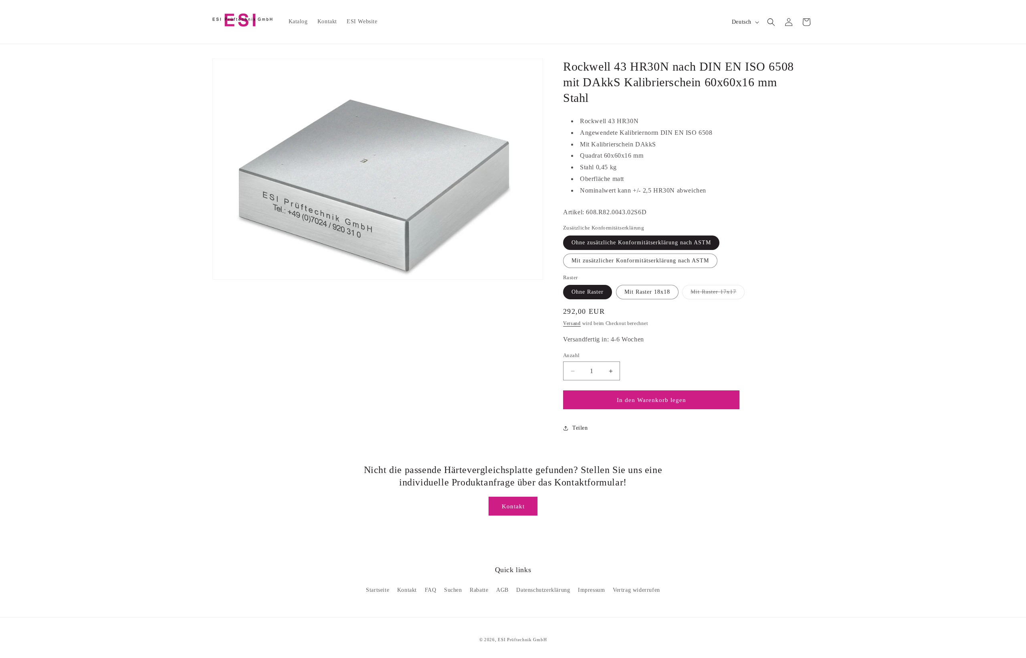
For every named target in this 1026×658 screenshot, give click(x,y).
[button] (771, 22)
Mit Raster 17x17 (718, 293)
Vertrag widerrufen (636, 590)
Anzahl (571, 355)
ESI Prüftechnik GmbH (522, 639)
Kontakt (513, 506)
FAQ (430, 590)
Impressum (591, 590)
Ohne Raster (588, 292)
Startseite (377, 590)
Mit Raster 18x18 (647, 292)
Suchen (453, 590)
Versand (572, 323)
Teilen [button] (580, 428)
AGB (502, 590)
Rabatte (479, 590)
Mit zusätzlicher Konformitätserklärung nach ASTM (640, 261)
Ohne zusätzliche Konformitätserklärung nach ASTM (641, 243)
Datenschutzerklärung (543, 590)
